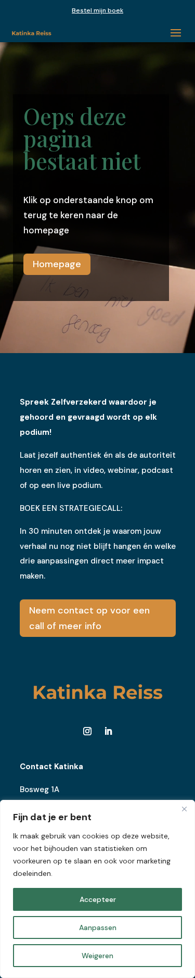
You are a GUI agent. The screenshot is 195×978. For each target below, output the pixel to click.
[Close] (184, 809)
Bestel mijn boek (97, 10)
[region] (97, 889)
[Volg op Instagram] (87, 731)
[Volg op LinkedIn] (108, 731)
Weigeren (97, 955)
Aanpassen (97, 927)
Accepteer (98, 899)
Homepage (57, 264)
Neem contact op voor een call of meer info (89, 618)
